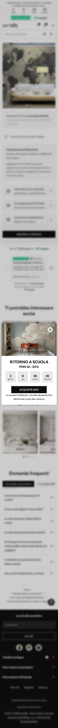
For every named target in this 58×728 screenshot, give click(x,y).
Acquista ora (29, 389)
